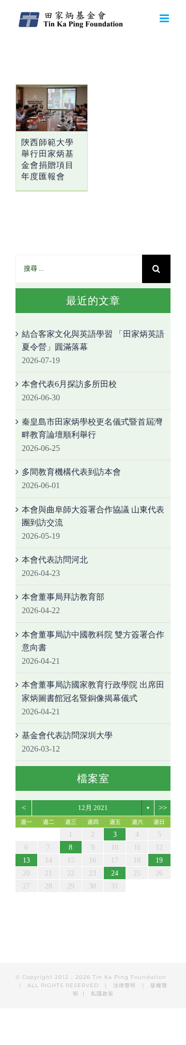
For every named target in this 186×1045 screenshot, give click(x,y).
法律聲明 (125, 985)
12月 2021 (93, 808)
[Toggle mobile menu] (165, 18)
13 (26, 860)
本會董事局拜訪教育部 (63, 596)
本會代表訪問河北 (55, 559)
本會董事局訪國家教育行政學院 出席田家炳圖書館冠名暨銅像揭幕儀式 (93, 691)
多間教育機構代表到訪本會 (71, 471)
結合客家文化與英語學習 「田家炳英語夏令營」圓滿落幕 (93, 341)
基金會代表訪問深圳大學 (67, 735)
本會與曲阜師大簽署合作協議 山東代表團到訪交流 (93, 516)
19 (159, 860)
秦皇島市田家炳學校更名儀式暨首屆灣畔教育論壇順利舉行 (92, 428)
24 (114, 873)
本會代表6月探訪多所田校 (69, 384)
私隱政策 (102, 993)
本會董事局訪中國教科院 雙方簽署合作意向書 (93, 641)
